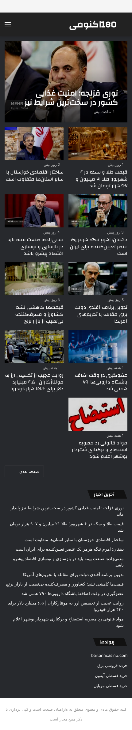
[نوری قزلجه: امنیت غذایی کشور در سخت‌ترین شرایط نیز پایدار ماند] (66, 81)
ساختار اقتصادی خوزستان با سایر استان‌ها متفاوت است (35, 175)
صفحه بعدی (29, 471)
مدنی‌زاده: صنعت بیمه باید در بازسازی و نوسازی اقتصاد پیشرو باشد (36, 246)
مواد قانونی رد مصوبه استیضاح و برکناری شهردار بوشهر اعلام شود (99, 449)
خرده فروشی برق (112, 665)
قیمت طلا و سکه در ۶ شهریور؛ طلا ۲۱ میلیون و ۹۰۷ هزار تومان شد (101, 178)
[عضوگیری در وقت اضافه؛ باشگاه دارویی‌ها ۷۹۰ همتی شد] (97, 346)
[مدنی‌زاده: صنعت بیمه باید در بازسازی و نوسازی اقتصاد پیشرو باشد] (34, 210)
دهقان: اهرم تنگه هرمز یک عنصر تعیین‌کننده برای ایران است (98, 246)
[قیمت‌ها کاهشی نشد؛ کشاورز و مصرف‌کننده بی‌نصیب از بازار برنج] (34, 278)
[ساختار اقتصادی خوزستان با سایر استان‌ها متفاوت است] (34, 143)
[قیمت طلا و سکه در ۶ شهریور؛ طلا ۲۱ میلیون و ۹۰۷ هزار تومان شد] (97, 143)
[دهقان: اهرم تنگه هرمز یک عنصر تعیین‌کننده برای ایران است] (97, 210)
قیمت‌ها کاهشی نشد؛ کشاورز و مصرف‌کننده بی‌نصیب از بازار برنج (39, 314)
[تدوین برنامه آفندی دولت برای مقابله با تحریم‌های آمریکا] (97, 278)
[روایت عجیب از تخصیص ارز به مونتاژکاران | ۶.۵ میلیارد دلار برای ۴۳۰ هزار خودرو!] (34, 346)
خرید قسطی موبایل (110, 685)
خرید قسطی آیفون (111, 675)
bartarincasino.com (109, 655)
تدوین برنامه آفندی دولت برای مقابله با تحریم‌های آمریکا (101, 314)
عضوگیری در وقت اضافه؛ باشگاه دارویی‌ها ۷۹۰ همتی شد (100, 382)
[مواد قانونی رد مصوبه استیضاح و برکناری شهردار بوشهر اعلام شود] (97, 414)
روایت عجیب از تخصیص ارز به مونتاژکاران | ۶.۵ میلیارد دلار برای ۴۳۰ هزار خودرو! (34, 382)
